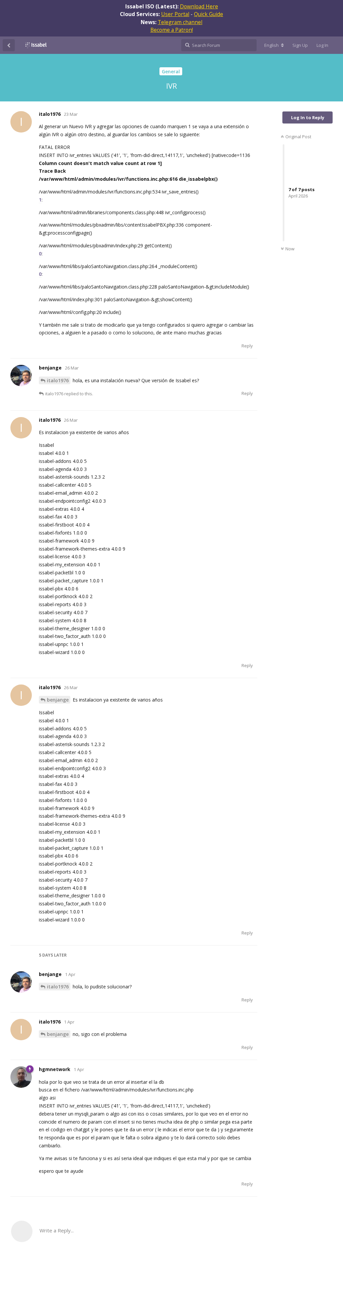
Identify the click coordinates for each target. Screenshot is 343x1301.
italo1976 (58, 380)
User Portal (175, 14)
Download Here (199, 6)
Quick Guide (208, 14)
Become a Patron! (171, 29)
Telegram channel (180, 22)
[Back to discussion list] (9, 45)
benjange (58, 700)
